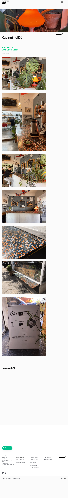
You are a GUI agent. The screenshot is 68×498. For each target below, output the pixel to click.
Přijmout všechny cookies (33, 489)
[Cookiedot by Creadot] (59, 492)
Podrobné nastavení (48, 489)
